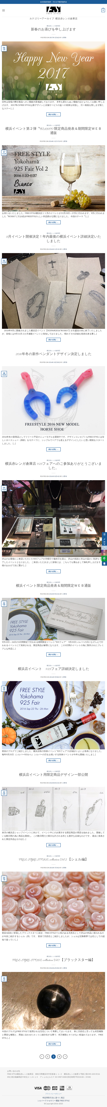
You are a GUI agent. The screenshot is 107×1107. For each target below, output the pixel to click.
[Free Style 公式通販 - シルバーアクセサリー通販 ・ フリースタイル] (53, 10)
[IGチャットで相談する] (104, 553)
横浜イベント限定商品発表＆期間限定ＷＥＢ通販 (53, 586)
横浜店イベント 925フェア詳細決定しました (53, 669)
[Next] (65, 1056)
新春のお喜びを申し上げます (53, 30)
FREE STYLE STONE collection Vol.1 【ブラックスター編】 (53, 960)
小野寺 (64, 37)
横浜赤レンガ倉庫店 (53, 26)
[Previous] (42, 1056)
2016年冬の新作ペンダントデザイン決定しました (53, 354)
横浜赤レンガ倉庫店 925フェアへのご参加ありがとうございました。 (53, 466)
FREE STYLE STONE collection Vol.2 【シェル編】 (53, 860)
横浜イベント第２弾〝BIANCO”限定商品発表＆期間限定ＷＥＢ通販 (53, 131)
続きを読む (54, 114)
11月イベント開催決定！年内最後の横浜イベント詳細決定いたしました (53, 239)
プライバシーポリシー (53, 1094)
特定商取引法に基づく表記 (53, 1097)
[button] (3, 10)
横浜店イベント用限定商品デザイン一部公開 (53, 775)
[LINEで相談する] (104, 558)
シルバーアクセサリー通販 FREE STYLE (53, 1100)
